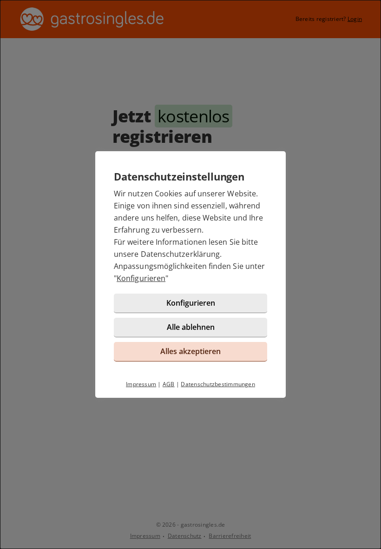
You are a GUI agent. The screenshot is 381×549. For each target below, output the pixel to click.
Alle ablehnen (191, 327)
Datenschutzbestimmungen (218, 384)
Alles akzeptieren (190, 351)
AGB (169, 384)
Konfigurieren (141, 278)
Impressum (141, 384)
